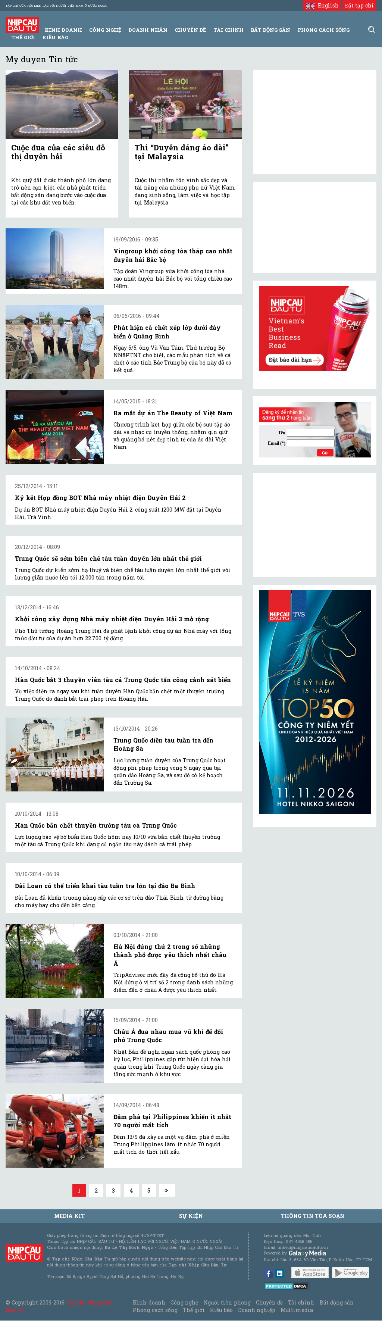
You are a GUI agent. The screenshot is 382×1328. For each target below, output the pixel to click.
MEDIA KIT (69, 1215)
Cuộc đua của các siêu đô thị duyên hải (58, 152)
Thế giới (23, 37)
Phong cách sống (155, 1309)
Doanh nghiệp (256, 1309)
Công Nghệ (105, 29)
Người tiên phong (226, 1302)
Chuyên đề (190, 29)
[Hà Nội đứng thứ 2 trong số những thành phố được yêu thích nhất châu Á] (55, 961)
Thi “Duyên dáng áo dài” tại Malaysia (182, 152)
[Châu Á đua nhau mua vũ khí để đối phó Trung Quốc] (55, 1046)
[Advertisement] (315, 525)
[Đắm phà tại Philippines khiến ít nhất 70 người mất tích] (55, 1131)
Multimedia (297, 1309)
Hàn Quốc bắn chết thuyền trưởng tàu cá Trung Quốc (96, 825)
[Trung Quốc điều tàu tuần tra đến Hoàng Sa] (55, 754)
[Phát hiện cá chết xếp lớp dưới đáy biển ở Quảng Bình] (55, 342)
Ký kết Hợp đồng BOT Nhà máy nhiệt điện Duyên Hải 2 (100, 497)
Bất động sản (270, 29)
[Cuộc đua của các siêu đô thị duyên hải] (62, 104)
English (326, 5)
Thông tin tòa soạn (313, 1215)
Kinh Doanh (63, 29)
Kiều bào (55, 37)
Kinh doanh (149, 1302)
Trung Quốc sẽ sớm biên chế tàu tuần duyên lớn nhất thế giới (108, 558)
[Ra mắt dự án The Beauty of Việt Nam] (55, 427)
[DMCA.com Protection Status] (287, 1285)
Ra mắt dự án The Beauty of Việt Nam (172, 413)
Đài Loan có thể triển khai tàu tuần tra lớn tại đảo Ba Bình (105, 886)
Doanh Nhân (147, 29)
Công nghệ (184, 1302)
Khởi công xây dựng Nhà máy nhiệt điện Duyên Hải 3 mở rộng (112, 619)
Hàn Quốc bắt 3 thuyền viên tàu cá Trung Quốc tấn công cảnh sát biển (123, 680)
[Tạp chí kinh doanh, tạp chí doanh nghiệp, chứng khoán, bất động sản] (22, 24)
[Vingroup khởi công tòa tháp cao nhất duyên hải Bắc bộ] (55, 258)
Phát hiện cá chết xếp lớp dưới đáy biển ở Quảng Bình (167, 332)
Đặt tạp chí (359, 5)
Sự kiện (191, 1215)
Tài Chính (228, 29)
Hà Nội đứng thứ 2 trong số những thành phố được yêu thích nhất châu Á (169, 955)
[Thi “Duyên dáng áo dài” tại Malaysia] (185, 104)
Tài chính (301, 1302)
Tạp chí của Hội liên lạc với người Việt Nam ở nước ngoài (56, 5)
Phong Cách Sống (324, 29)
